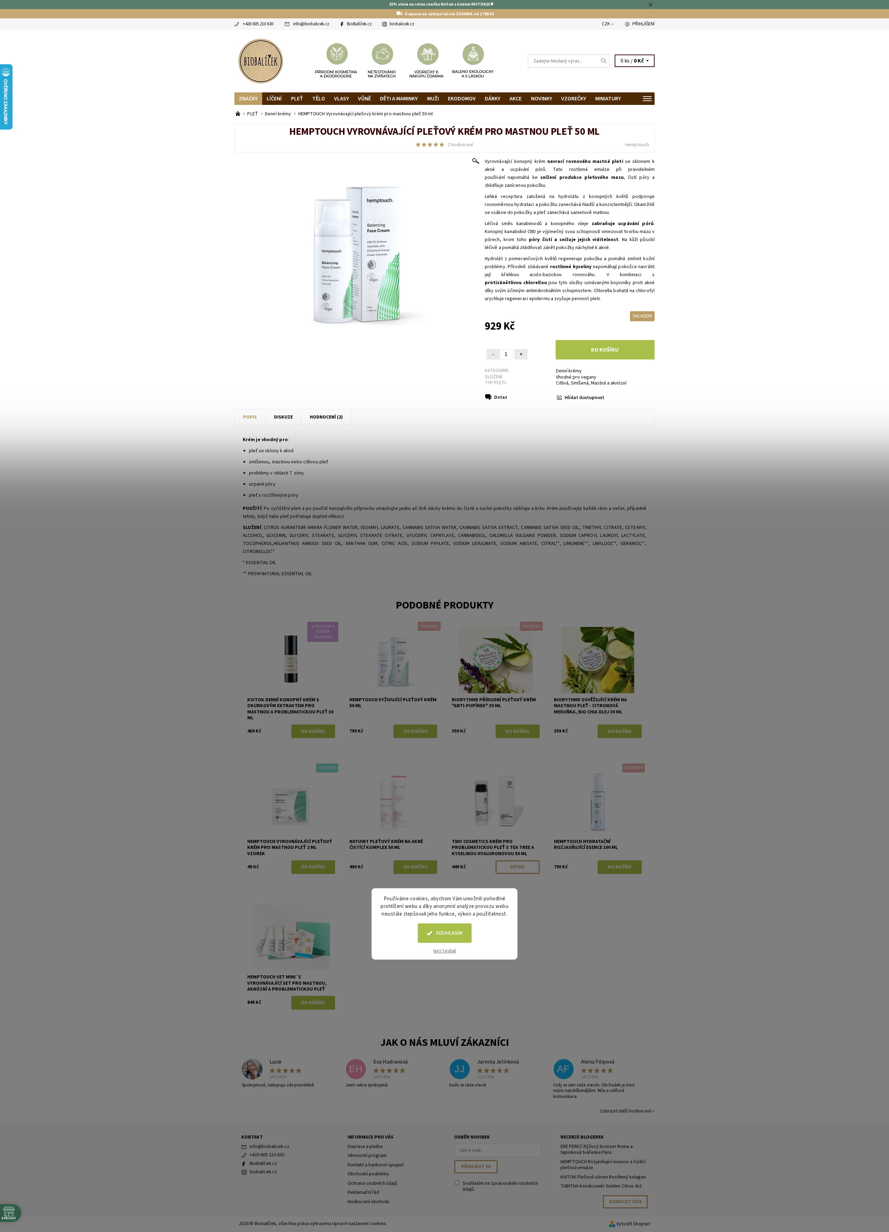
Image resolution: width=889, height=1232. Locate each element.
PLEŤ (297, 98)
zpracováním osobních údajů (500, 1186)
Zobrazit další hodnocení (625, 1111)
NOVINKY (541, 98)
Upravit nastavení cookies (359, 1223)
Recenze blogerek (582, 1137)
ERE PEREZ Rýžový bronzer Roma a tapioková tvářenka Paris (596, 1149)
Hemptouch (637, 144)
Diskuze (283, 417)
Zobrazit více (625, 1201)
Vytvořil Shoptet (633, 1224)
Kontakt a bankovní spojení (376, 1164)
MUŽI (433, 98)
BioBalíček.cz (359, 24)
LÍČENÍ (274, 98)
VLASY (341, 98)
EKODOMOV (462, 98)
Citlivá (562, 383)
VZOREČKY (573, 98)
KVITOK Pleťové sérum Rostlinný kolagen (603, 1177)
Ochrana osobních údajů (372, 1183)
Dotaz (500, 397)
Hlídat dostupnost (584, 397)
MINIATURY (608, 98)
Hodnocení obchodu (368, 1201)
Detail (517, 867)
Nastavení (444, 951)
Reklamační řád (363, 1192)
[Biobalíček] (260, 60)
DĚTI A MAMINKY (399, 98)
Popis (250, 417)
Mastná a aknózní (608, 383)
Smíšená (580, 383)
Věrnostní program (367, 1155)
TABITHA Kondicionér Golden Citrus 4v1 (601, 1186)
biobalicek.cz (402, 24)
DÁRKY (492, 98)
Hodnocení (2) (326, 417)
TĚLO (318, 98)
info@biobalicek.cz (311, 24)
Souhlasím (449, 933)
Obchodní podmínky (368, 1174)
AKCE (515, 98)
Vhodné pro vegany (576, 377)
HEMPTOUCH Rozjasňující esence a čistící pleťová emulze (603, 1165)
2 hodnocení (460, 144)
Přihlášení (643, 24)
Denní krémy (569, 370)
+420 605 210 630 (258, 24)
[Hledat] (603, 61)
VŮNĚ (364, 98)
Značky (248, 98)
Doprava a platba (365, 1146)
